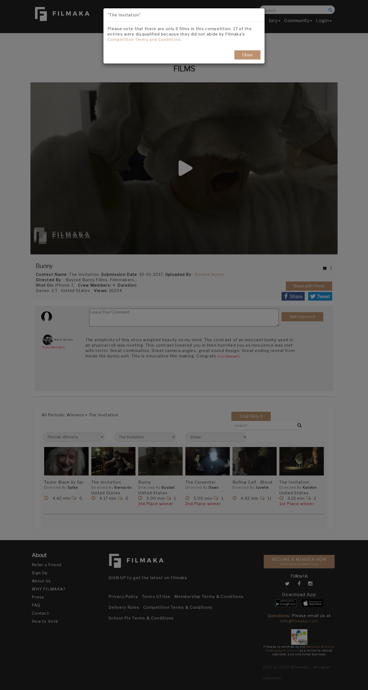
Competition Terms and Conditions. (144, 39)
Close (247, 54)
